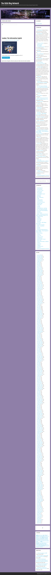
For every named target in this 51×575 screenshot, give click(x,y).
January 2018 (39, 369)
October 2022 (39, 301)
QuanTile (38, 127)
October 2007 (39, 509)
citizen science (45, 538)
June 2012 (38, 449)
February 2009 (39, 496)
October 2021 (39, 315)
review (37, 544)
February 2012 (39, 453)
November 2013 (39, 428)
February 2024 (39, 282)
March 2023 (39, 295)
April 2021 (38, 322)
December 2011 (39, 456)
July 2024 (38, 276)
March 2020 (39, 338)
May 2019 (38, 350)
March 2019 (39, 352)
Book (3, 60)
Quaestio (38, 124)
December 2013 (39, 427)
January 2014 (39, 426)
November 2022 (39, 300)
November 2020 (40, 328)
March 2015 (39, 409)
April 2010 (39, 480)
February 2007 (39, 515)
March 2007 (39, 514)
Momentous (48, 573)
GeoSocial (48, 540)
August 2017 (39, 375)
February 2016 (39, 396)
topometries (39, 165)
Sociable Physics (39, 153)
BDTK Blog (39, 51)
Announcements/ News (42, 536)
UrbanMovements (40, 171)
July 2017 (38, 376)
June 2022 (38, 306)
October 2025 (39, 258)
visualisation (28, 60)
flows (45, 540)
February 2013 (39, 439)
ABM (37, 535)
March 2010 (39, 481)
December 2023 (39, 284)
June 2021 (38, 320)
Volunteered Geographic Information (43, 175)
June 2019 (38, 349)
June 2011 (38, 463)
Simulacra (38, 137)
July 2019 (38, 347)
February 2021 (39, 325)
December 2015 (39, 399)
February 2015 (39, 411)
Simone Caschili (39, 133)
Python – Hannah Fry (40, 120)
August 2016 (39, 389)
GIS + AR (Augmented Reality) (42, 85)
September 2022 (40, 302)
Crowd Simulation (40, 62)
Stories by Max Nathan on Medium (43, 161)
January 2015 (39, 412)
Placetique (39, 112)
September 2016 (40, 388)
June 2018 (38, 363)
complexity (38, 539)
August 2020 (39, 332)
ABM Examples (40, 535)
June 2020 (39, 334)
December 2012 (39, 442)
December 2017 (39, 370)
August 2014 (39, 418)
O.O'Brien (38, 103)
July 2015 (38, 405)
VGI (39, 545)
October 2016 (39, 387)
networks (37, 543)
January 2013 (39, 440)
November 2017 (39, 371)
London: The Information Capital (12, 38)
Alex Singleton (39, 45)
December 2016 (39, 384)
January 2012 (39, 455)
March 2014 (39, 424)
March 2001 (39, 521)
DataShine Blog (39, 66)
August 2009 (39, 489)
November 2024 (39, 271)
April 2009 (39, 494)
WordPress (42, 573)
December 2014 (39, 413)
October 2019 (39, 344)
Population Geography (40, 116)
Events (6, 60)
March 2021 (39, 324)
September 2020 (40, 331)
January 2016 (39, 397)
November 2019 (39, 343)
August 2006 (39, 517)
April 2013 (39, 437)
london (22, 60)
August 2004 (39, 520)
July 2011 (38, 462)
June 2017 (38, 377)
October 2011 (39, 458)
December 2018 (39, 356)
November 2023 (40, 286)
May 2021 (38, 321)
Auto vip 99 (39, 49)
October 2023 (39, 287)
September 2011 (39, 459)
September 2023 (40, 288)
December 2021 (39, 313)
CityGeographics (40, 58)
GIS (37, 542)
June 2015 (38, 406)
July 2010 (38, 476)
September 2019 (40, 345)
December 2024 (39, 270)
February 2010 (39, 482)
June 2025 (38, 263)
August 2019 (39, 346)
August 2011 (39, 461)
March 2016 (39, 395)
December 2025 (39, 256)
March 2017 (39, 381)
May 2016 (38, 393)
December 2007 (39, 508)
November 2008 (40, 500)
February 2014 (39, 425)
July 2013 (38, 433)
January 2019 (39, 355)
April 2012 (38, 451)
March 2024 (39, 281)
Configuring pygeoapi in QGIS (42, 553)
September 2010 (40, 474)
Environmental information (45, 539)
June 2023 (39, 291)
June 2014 (38, 420)
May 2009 (39, 493)
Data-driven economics (41, 63)
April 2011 (38, 465)
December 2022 (39, 299)
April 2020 (39, 337)
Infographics (8, 60)
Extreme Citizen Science (41, 540)
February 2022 (39, 311)
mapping (40, 543)
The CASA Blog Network (10, 3)
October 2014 (39, 415)
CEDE (38, 56)
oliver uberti (24, 60)
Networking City (39, 30)
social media (44, 544)
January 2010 (39, 483)
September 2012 (40, 445)
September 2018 (40, 359)
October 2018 (39, 358)
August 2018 (39, 361)
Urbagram (38, 170)
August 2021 (39, 318)
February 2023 (39, 296)
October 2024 (39, 272)
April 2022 (39, 308)
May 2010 (38, 478)
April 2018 (39, 365)
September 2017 (40, 374)
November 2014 (39, 414)
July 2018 (38, 362)
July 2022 (38, 305)
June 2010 (38, 477)
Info (41, 542)
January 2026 (39, 255)
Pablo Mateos (39, 107)
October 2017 (39, 372)
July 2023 (38, 290)
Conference (42, 539)
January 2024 (39, 283)
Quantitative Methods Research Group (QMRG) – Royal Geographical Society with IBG (42, 131)
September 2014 (40, 417)
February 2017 (39, 382)
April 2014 (38, 422)
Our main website (39, 23)
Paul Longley (39, 108)
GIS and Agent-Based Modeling (42, 87)
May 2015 (38, 407)
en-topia (38, 78)
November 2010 (39, 471)
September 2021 (40, 316)
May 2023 (39, 293)
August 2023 (39, 289)
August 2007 (39, 512)
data (36, 539)
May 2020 (39, 336)
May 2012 (38, 450)
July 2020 (38, 333)
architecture (46, 536)
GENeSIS (38, 81)
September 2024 (40, 274)
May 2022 (38, 307)
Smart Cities (39, 143)
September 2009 (40, 488)
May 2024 (38, 278)
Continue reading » (6, 57)
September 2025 (40, 259)
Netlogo (45, 543)
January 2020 (39, 340)
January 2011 (39, 469)
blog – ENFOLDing (40, 53)
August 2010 (39, 475)
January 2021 (39, 326)
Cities (41, 538)
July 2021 (38, 319)
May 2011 (38, 464)
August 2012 (39, 446)
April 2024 (39, 280)
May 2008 (39, 505)
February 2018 (39, 368)
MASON (43, 543)
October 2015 (39, 401)
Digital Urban (39, 76)
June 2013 (38, 434)
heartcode (38, 93)
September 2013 (40, 431)
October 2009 (39, 487)
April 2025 (39, 265)
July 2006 (38, 518)
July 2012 (38, 447)
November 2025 (39, 257)
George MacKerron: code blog (42, 82)
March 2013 (39, 438)
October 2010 (39, 472)
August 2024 (39, 275)
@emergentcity (39, 33)
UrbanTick (39, 174)
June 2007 (39, 513)
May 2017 (38, 378)
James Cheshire (16, 40)
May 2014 (38, 421)
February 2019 (39, 353)
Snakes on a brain (40, 150)
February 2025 (39, 268)
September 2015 (40, 402)
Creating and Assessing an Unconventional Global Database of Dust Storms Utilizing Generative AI (42, 560)
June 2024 (38, 277)
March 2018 (39, 366)
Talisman (38, 163)
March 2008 (39, 506)
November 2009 (40, 486)
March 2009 (39, 495)
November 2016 (39, 386)
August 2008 (39, 501)
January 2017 (39, 383)
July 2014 (38, 419)
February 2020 (39, 339)
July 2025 (38, 262)
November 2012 (39, 443)
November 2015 (39, 400)
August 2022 (39, 303)
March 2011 (39, 467)
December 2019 (39, 341)
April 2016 (39, 394)
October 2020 (39, 330)
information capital (13, 60)
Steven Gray (39, 159)
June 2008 (39, 503)
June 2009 (39, 492)
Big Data (43, 537)
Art (48, 536)
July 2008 (38, 502)
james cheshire (18, 60)
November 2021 (39, 314)
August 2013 (39, 432)
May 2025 (38, 264)
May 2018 (38, 364)
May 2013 (38, 436)
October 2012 (39, 444)
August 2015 (39, 403)
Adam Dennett (39, 44)
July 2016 (38, 390)
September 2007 (40, 511)
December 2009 (40, 484)
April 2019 (39, 351)
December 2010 (39, 470)
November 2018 (39, 357)
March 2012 (39, 452)
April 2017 (38, 380)
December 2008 (40, 499)
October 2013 (39, 430)
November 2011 (39, 457)
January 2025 (39, 269)
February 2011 (39, 468)
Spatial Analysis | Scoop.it (41, 156)
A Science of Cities (40, 43)
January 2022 (39, 312)
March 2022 (39, 309)
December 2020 (39, 327)
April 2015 (38, 408)
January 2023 (39, 297)
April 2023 (39, 294)
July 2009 (38, 490)
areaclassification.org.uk (41, 46)
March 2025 (39, 266)
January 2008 (39, 507)
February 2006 (39, 519)
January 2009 (39, 497)
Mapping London (40, 101)
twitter (37, 545)
